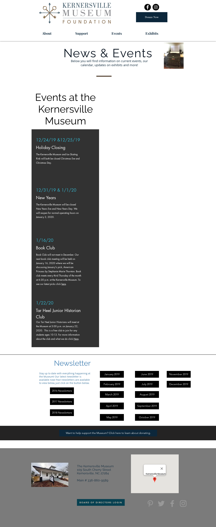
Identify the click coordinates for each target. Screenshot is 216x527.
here (63, 284)
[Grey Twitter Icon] (161, 503)
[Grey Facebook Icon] (172, 503)
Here (76, 338)
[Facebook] (147, 7)
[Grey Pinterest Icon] (150, 503)
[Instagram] (156, 7)
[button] (125, 32)
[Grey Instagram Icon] (183, 503)
